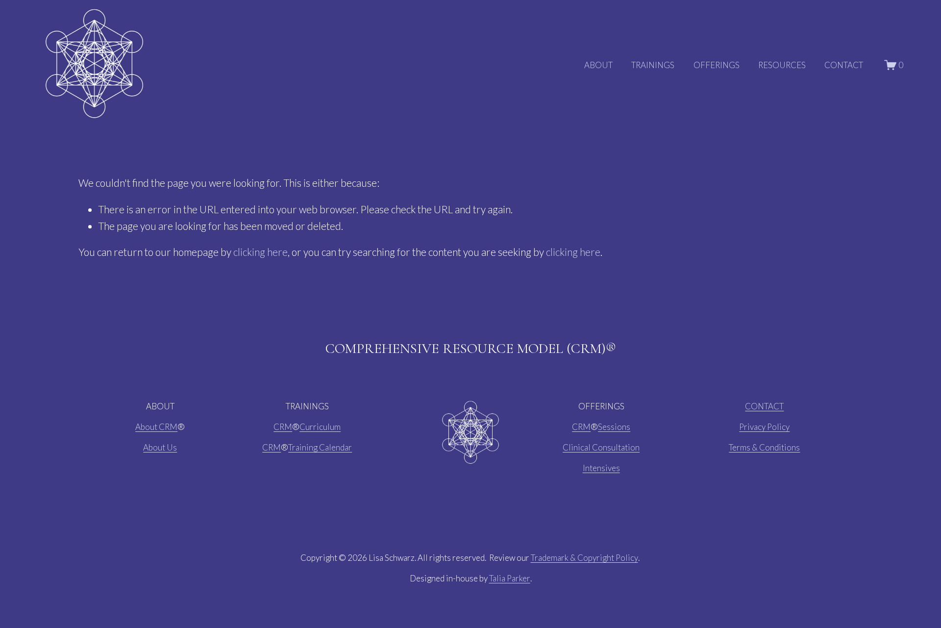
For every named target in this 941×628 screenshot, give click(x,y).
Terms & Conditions (764, 447)
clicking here (260, 252)
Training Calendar (320, 447)
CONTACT (843, 65)
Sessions (614, 427)
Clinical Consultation (601, 447)
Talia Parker (509, 578)
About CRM (156, 427)
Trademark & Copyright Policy (584, 558)
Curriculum (320, 427)
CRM (282, 427)
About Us (160, 447)
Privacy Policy (764, 427)
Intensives (601, 468)
